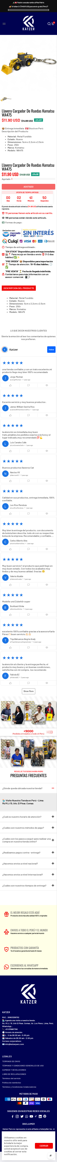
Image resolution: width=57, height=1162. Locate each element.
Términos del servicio (11, 1078)
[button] (28, 372)
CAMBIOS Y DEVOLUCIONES (14, 1070)
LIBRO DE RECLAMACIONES (14, 1074)
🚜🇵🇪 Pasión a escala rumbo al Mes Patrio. (29, 2)
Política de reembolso (11, 1082)
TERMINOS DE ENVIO (11, 1061)
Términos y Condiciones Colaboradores (19, 1087)
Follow (51, 349)
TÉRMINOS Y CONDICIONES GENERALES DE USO (23, 1065)
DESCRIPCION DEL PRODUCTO (19, 288)
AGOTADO (28, 186)
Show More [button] (29, 691)
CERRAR (44, 1145)
